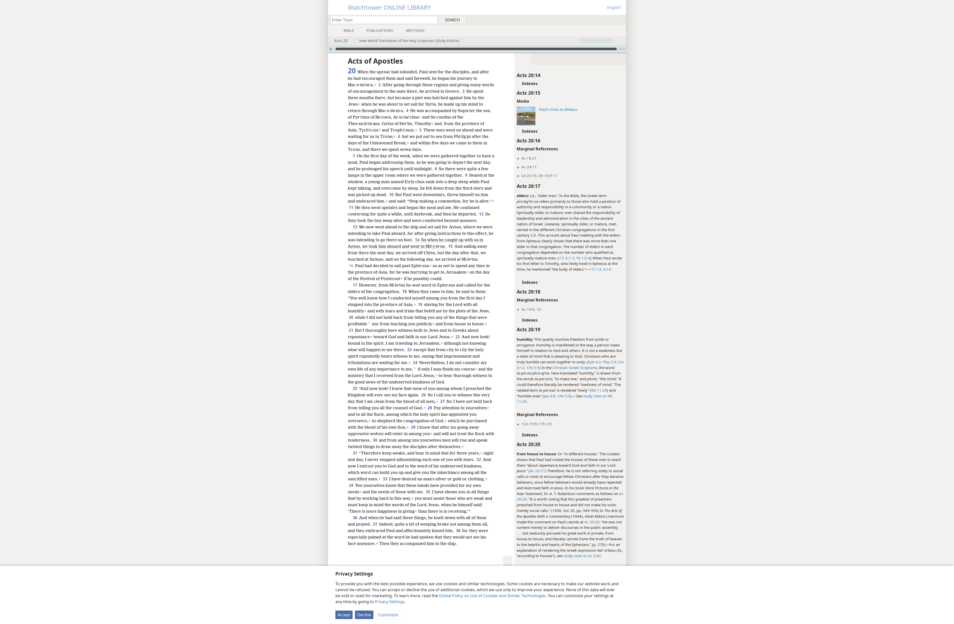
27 (442, 401)
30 (375, 440)
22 (458, 336)
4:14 (606, 269)
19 (420, 304)
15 (450, 246)
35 (428, 492)
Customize (388, 615)
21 (351, 330)
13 (355, 227)
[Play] (331, 49)
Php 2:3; (609, 361)
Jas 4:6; (550, 395)
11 (351, 207)
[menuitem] (620, 20)
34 (351, 485)
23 (409, 349)
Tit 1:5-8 (582, 257)
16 (351, 265)
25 (355, 388)
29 (413, 427)
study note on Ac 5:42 (582, 555)
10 (391, 194)
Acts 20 (341, 40)
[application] (477, 49)
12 (481, 214)
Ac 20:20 (591, 521)
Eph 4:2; (595, 361)
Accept (344, 615)
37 (375, 524)
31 (355, 453)
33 (385, 479)
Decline (364, 615)
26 (424, 395)
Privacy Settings (390, 601)
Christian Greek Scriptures (575, 367)
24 (415, 362)
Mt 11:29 (599, 390)
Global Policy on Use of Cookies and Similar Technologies (492, 595)
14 (417, 240)
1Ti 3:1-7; (567, 257)
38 (458, 530)
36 (355, 517)
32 (479, 459)
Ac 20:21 (537, 470)
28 (430, 408)
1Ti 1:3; (596, 269)
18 (404, 291)
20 (351, 317)
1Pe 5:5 (532, 367)
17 (355, 285)
